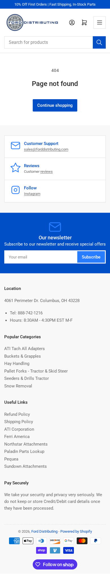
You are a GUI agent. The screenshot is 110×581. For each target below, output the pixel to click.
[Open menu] (99, 22)
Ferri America (17, 436)
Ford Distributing (44, 531)
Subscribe (91, 257)
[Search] (99, 42)
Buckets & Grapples (22, 356)
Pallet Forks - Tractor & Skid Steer (36, 371)
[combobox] (55, 42)
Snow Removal (18, 386)
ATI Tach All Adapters (24, 348)
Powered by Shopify (76, 531)
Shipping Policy (18, 421)
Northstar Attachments (26, 444)
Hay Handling (16, 363)
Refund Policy (17, 414)
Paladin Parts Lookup (24, 451)
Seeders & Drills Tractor (26, 378)
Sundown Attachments (25, 466)
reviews (46, 171)
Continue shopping (55, 105)
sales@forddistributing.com (46, 149)
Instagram (32, 194)
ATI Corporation (19, 429)
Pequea (11, 459)
